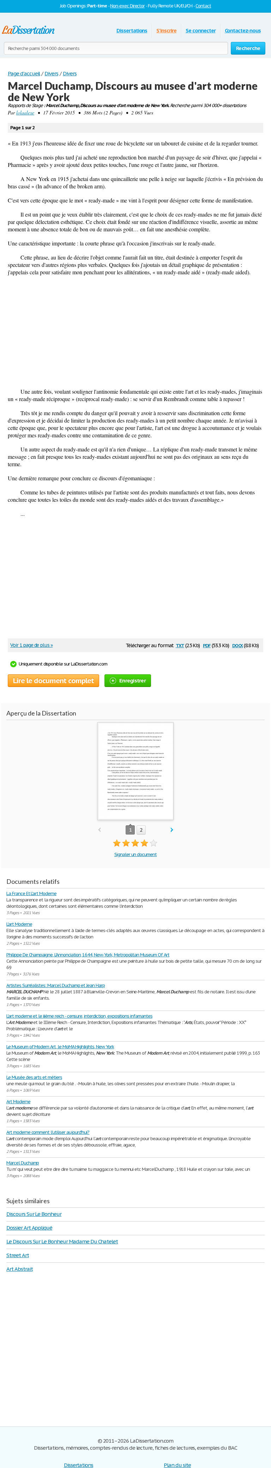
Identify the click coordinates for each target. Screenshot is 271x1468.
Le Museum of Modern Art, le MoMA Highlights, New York (60, 1047)
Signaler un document (135, 854)
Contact (203, 6)
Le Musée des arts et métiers (34, 1077)
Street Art (17, 1255)
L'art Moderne (19, 924)
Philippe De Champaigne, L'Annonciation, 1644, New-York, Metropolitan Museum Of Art (87, 955)
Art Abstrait (19, 1269)
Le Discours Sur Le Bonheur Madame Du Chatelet (62, 1241)
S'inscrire (166, 30)
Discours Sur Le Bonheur (33, 1214)
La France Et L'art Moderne (31, 894)
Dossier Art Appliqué (29, 1227)
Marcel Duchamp (22, 1163)
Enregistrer (132, 680)
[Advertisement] (135, 331)
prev (99, 830)
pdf (207, 645)
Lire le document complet (53, 680)
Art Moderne (18, 1102)
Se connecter (201, 30)
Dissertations (131, 30)
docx (237, 645)
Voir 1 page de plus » (31, 645)
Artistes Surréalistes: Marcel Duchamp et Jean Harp (55, 985)
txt (180, 645)
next (172, 830)
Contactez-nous (243, 30)
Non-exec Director (127, 6)
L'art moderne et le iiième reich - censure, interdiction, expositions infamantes (79, 1016)
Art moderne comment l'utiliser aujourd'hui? (47, 1132)
